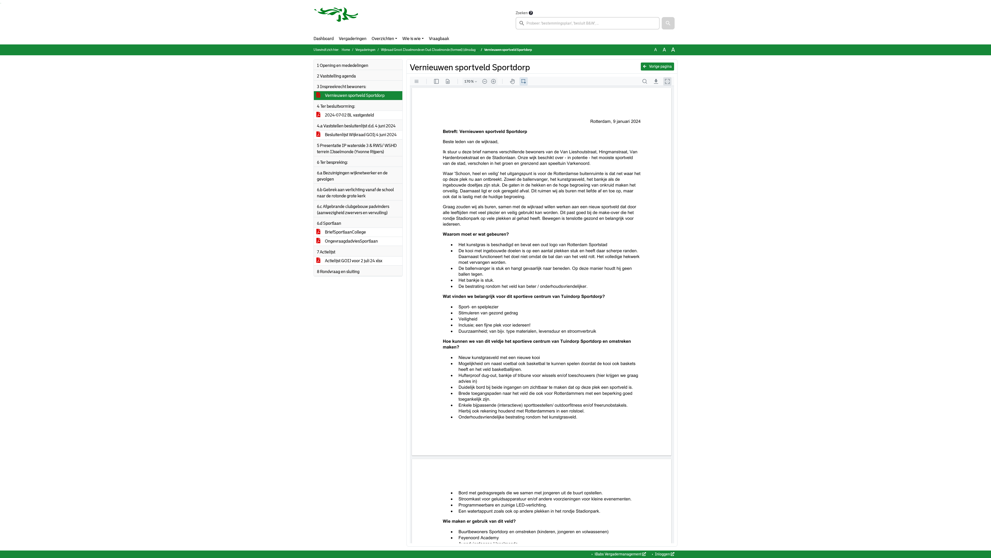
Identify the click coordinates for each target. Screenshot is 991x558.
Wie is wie (411, 38)
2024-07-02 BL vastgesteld (349, 115)
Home (346, 50)
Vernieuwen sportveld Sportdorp (354, 95)
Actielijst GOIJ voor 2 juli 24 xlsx (353, 261)
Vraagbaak (439, 38)
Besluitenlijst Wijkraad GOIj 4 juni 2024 (360, 135)
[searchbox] (588, 23)
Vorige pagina (660, 66)
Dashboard (324, 38)
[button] (668, 23)
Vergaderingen (352, 38)
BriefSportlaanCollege (345, 232)
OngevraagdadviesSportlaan (351, 241)
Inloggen (662, 554)
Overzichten (383, 38)
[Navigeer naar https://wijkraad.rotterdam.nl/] (336, 19)
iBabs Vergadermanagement (618, 554)
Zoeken (522, 13)
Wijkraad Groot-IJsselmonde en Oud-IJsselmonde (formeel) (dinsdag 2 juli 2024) (436, 50)
